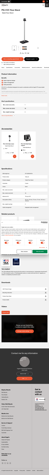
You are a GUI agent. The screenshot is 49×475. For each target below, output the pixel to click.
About (3, 67)
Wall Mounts (4, 392)
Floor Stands (4, 394)
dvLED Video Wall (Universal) (8, 406)
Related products (26, 67)
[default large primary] (14, 156)
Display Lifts (4, 399)
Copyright (16, 470)
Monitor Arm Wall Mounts (7, 418)
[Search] (43, 2)
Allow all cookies (40, 251)
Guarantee (4, 432)
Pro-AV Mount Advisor (6, 428)
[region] (24, 29)
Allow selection (24, 251)
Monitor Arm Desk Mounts (7, 416)
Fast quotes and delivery (9, 62)
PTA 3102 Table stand (8, 144)
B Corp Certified (5, 444)
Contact (3, 425)
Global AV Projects (6, 439)
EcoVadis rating (5, 446)
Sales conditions (40, 470)
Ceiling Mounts (5, 397)
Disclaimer (28, 470)
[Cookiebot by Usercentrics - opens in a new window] (42, 222)
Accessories (17, 67)
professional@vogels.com (41, 409)
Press (3, 449)
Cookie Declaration (9, 235)
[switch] (18, 243)
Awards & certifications (37, 67)
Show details (42, 247)
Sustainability (5, 442)
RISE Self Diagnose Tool (7, 430)
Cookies (33, 470)
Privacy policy (22, 470)
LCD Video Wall (5, 409)
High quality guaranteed (9, 64)
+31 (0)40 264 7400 (39, 408)
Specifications (9, 67)
